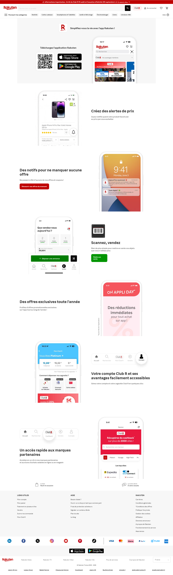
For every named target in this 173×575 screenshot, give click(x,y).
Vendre (20, 510)
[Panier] (167, 8)
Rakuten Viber (68, 560)
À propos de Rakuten (137, 560)
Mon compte (21, 499)
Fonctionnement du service (146, 528)
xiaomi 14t (93, 570)
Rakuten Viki (90, 560)
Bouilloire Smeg (108, 570)
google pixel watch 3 (158, 570)
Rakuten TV (47, 560)
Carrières (139, 499)
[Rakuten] (10, 8)
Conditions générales (143, 503)
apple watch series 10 (138, 570)
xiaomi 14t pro (12, 570)
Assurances (140, 531)
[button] (124, 2)
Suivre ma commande (25, 514)
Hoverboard (79, 570)
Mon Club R (21, 517)
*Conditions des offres (144, 506)
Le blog (73, 517)
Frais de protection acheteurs (81, 506)
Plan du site (75, 514)
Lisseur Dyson (28, 570)
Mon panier (21, 503)
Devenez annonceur (143, 521)
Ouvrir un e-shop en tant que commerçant (86, 503)
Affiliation (139, 517)
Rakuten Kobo (26, 560)
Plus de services (112, 560)
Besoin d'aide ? (76, 499)
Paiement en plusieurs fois (26, 506)
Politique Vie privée (143, 510)
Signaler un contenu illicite (80, 510)
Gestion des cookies (143, 514)
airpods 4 (122, 570)
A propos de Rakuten (143, 524)
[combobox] (71, 8)
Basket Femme (44, 570)
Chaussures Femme (62, 570)
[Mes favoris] (161, 8)
